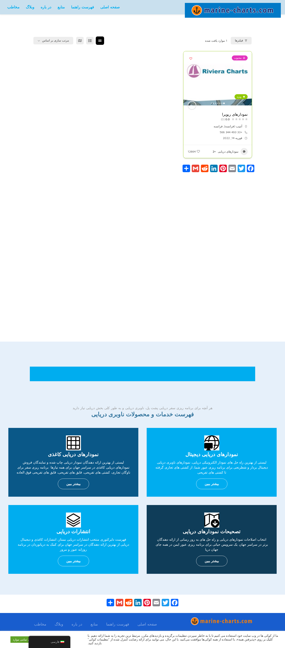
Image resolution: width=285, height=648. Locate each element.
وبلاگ (30, 7)
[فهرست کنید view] (90, 40)
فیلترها (239, 40)
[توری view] (100, 40)
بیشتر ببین (212, 484)
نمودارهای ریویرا (235, 114)
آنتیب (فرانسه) (233, 126)
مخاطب (13, 7)
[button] (246, 78)
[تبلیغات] (142, 267)
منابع (61, 7)
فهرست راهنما (82, 7)
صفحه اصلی (110, 7)
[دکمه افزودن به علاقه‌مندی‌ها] (191, 58)
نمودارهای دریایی (228, 151)
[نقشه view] (80, 40)
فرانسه (218, 126)
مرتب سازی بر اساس (55, 40)
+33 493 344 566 (231, 132)
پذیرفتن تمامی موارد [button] (25, 639)
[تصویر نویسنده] (192, 105)
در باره (46, 7)
